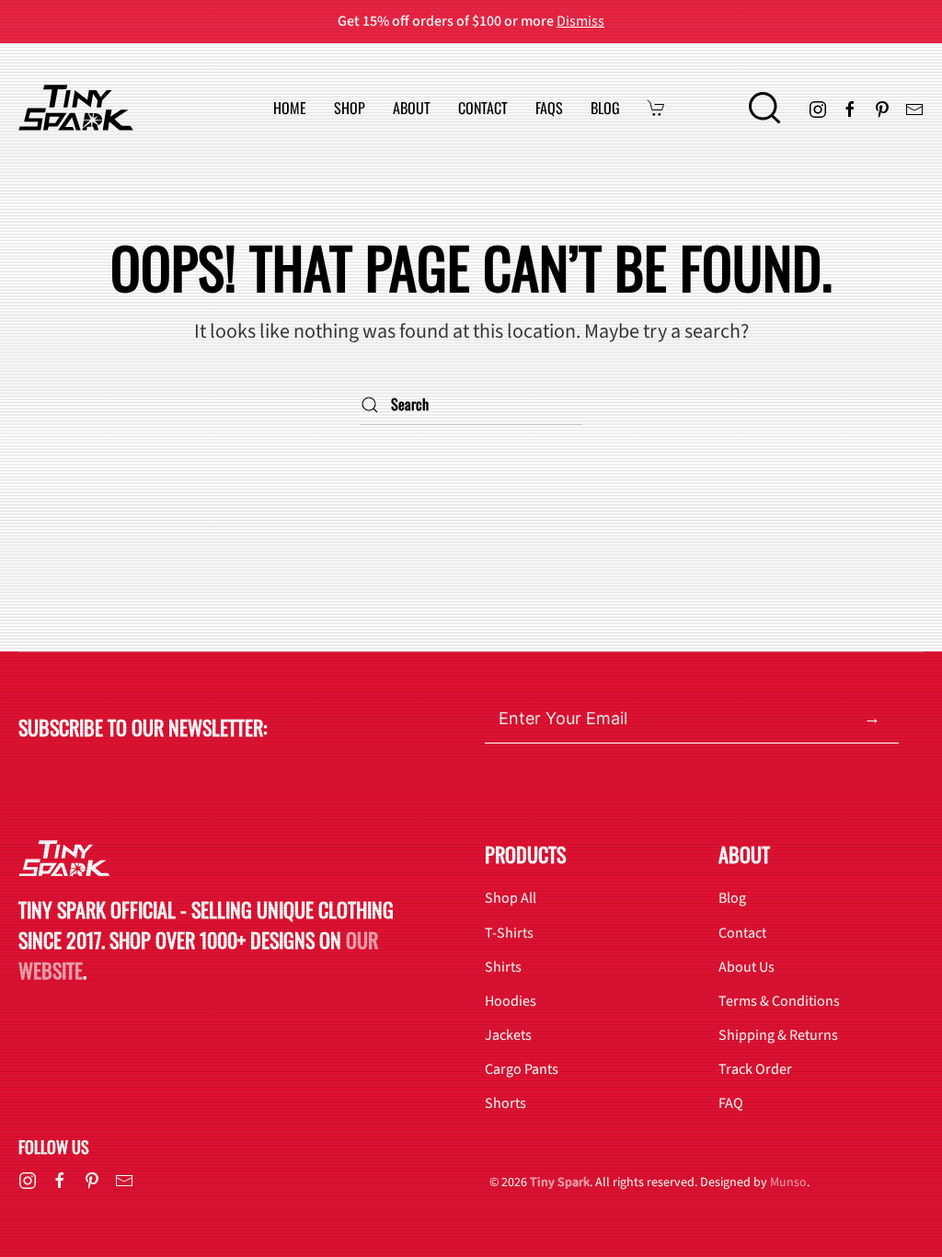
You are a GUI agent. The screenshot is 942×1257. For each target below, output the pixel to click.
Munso (788, 1182)
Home (289, 108)
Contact (483, 108)
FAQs (549, 108)
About (412, 108)
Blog (605, 108)
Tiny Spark (560, 1182)
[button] (765, 107)
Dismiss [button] (580, 21)
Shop (349, 108)
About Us (746, 967)
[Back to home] (75, 107)
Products (525, 854)
